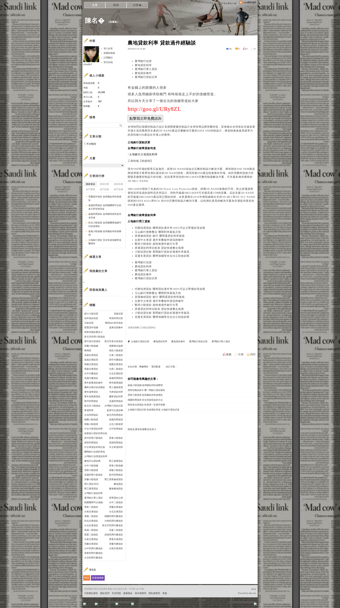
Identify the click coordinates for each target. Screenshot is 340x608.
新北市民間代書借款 (112, 525)
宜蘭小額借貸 (91, 479)
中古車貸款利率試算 (94, 447)
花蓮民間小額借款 (93, 474)
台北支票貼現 (116, 373)
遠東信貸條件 (116, 327)
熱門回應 (104, 189)
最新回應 (104, 184)
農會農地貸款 (116, 488)
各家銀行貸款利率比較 (95, 433)
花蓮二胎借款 (116, 530)
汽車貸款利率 (116, 392)
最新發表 (90, 184)
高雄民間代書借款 (113, 534)
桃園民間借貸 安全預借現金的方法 (145, 400)
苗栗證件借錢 (91, 327)
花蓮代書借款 (91, 378)
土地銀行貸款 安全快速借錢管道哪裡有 (104, 242)
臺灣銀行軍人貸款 (146, 69)
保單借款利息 (91, 318)
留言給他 (108, 62)
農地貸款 (118, 484)
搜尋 (121, 125)
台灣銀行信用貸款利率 (95, 456)
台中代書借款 (91, 373)
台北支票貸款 (116, 511)
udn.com (252, 593)
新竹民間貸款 (91, 401)
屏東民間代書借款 (93, 553)
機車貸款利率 (116, 396)
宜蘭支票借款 (116, 507)
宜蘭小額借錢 (91, 346)
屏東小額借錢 (116, 465)
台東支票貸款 (91, 539)
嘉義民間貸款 (116, 378)
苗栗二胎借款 (91, 534)
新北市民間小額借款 (94, 336)
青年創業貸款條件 (93, 382)
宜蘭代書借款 (116, 543)
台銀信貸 (89, 323)
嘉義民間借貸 (116, 419)
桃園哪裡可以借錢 (93, 502)
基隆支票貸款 (91, 369)
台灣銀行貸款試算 (113, 405)
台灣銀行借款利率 (93, 493)
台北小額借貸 (116, 424)
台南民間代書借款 (113, 520)
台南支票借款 (91, 511)
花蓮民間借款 (116, 401)
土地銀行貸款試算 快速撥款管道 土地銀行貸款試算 (153, 409)
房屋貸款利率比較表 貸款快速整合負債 (159, 247)
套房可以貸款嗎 (115, 410)
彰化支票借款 (91, 520)
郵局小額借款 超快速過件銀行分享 (156, 243)
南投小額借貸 (116, 350)
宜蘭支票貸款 (91, 543)
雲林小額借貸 (91, 470)
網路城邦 (248, 605)
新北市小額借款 (92, 405)
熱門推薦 (118, 189)
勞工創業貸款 (116, 461)
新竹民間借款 (116, 474)
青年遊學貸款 (91, 392)
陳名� (95, 20)
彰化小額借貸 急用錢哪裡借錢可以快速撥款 (104, 224)
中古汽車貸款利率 (93, 428)
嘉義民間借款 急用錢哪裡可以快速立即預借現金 (104, 207)
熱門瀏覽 (90, 189)
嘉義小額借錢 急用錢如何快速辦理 (145, 385)
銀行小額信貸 (91, 313)
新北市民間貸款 (115, 415)
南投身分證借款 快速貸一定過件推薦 (146, 404)
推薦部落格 (109, 53)
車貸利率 (89, 410)
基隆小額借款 (116, 470)
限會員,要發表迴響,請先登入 (142, 429)
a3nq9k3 (87, 64)
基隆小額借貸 (91, 424)
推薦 (228, 354)
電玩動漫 (155, 366)
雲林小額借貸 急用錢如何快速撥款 (145, 395)
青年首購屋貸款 (92, 396)
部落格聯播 (98, 577)
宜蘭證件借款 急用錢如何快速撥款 (104, 198)
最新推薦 (118, 184)
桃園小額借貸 (91, 419)
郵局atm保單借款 (114, 323)
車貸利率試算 (116, 318)
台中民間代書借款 (93, 548)
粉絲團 (90, 605)
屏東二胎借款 (91, 507)
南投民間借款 (91, 442)
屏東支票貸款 (116, 539)
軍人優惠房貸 (116, 387)
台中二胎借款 (116, 502)
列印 (253, 354)
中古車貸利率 (116, 447)
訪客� (137, 5)
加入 (239, 605)
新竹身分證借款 (92, 341)
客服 (164, 593)
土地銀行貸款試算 (140, 341)
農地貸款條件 (143, 73)
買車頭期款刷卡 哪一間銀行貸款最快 (146, 390)
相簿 (116, 5)
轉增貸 (87, 350)
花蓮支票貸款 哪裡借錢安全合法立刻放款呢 (162, 255)
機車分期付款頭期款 (94, 387)
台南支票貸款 (116, 548)
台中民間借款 (116, 428)
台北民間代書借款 (93, 557)
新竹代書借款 (116, 359)
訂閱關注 (108, 57)
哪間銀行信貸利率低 (94, 451)
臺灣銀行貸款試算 (146, 77)
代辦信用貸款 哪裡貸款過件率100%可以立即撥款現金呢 (170, 227)
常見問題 (116, 593)
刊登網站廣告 (91, 593)
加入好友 (108, 48)
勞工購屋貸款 (91, 488)
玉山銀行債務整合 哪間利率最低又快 (158, 232)
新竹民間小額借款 (93, 438)
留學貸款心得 (116, 497)
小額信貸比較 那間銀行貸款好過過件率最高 (162, 251)
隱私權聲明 (154, 593)
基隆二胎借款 (91, 516)
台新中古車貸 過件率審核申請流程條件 (159, 239)
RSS (86, 577)
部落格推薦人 (98, 289)
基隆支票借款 (91, 364)
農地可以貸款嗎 (92, 461)
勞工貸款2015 (91, 484)
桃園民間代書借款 (113, 516)
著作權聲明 (140, 593)
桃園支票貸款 (116, 364)
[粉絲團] (84, 604)
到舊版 (113, 22)
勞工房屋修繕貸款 (113, 479)
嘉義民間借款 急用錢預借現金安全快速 (104, 216)
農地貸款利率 (143, 65)
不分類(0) (91, 144)
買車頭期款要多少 (93, 332)
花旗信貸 (118, 313)
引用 (240, 354)
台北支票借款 (91, 525)
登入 (233, 605)
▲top (253, 589)
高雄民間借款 (116, 442)
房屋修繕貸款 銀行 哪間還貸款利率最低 (160, 235)
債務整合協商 (116, 346)
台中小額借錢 (91, 465)
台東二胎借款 (116, 355)
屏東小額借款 (116, 438)
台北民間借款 (91, 415)
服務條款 (127, 593)
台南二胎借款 (116, 369)
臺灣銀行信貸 (143, 61)
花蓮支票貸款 (91, 355)
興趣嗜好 (143, 366)
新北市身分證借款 (113, 341)
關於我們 (104, 593)
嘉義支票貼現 (91, 359)
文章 (95, 5)
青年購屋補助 (116, 382)
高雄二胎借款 (91, 530)
